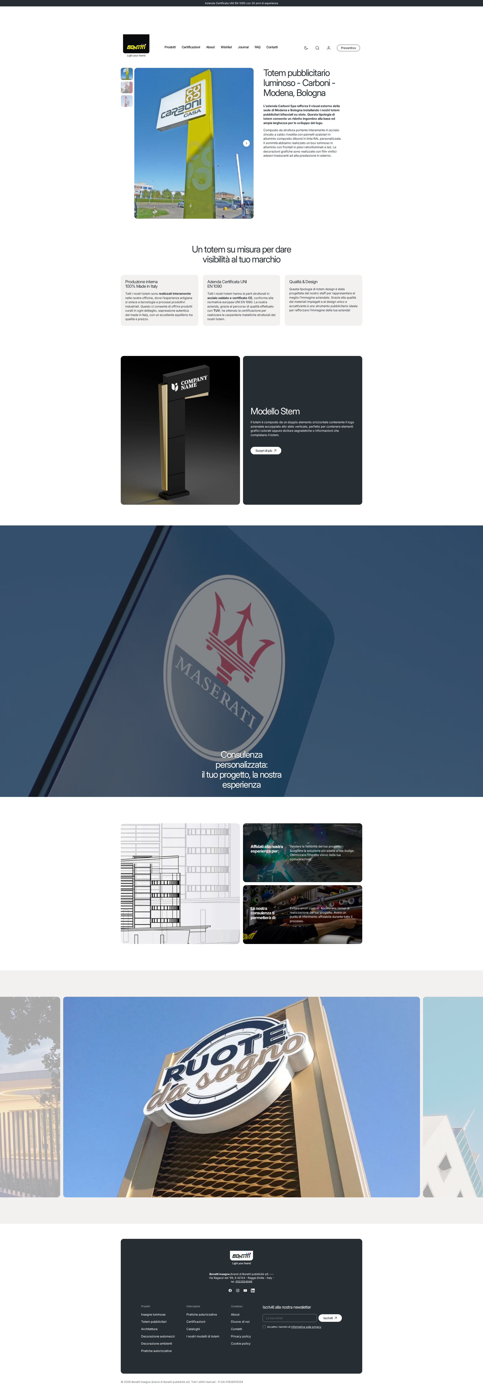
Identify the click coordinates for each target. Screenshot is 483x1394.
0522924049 (243, 1281)
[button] (317, 48)
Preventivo (348, 48)
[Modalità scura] (306, 48)
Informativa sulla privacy (306, 1326)
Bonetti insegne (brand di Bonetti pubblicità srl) (161, 1381)
